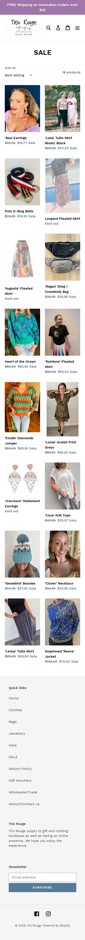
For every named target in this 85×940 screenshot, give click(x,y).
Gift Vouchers (20, 780)
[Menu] (77, 28)
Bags (13, 722)
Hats (13, 745)
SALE (13, 757)
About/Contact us (24, 804)
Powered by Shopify (56, 925)
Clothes (15, 710)
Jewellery (17, 733)
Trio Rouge (34, 925)
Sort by (10, 68)
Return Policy (20, 769)
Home (14, 698)
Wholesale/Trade (23, 792)
